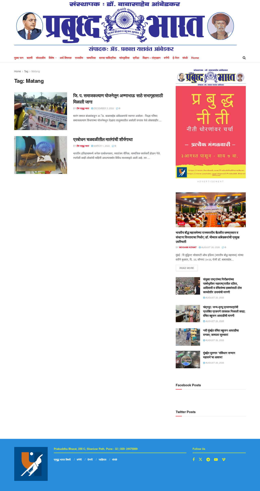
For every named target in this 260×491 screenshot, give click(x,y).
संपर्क (185, 58)
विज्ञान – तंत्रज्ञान (151, 58)
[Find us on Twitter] (200, 459)
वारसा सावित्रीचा (107, 58)
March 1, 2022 (101, 145)
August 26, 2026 (210, 247)
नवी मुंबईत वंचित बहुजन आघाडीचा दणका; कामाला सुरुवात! (221, 332)
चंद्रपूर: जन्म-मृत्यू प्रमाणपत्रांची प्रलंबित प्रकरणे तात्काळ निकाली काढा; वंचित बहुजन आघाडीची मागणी (224, 311)
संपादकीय (41, 58)
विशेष (51, 58)
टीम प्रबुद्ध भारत (83, 108)
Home (195, 58)
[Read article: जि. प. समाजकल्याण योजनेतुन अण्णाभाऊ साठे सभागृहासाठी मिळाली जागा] (40, 111)
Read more (189, 267)
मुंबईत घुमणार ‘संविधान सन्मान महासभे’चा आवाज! (219, 355)
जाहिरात (102, 459)
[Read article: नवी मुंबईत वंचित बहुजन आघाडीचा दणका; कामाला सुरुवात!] (188, 337)
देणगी (90, 459)
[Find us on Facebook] (194, 459)
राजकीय (79, 58)
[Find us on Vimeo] (223, 459)
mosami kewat (188, 247)
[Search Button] (244, 58)
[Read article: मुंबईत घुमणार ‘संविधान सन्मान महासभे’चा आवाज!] (188, 359)
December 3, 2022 (103, 108)
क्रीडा (136, 58)
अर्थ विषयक (66, 58)
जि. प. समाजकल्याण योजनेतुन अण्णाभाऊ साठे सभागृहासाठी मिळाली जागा (118, 98)
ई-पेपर (176, 58)
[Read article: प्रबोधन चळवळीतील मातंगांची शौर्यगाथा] (40, 155)
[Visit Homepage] (125, 26)
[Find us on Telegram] (208, 459)
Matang (35, 71)
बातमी (29, 58)
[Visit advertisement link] (211, 123)
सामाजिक (91, 58)
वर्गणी (166, 58)
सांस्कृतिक (124, 58)
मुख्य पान (18, 58)
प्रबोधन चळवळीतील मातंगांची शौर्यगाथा (102, 139)
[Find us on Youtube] (216, 459)
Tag (26, 71)
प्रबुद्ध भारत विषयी (62, 459)
